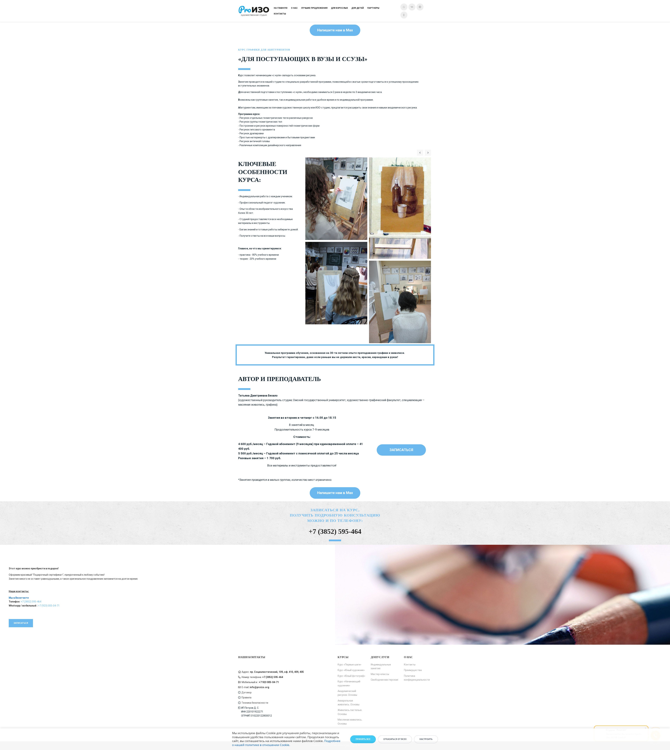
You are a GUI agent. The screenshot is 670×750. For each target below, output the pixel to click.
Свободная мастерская (384, 679)
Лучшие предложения (314, 8)
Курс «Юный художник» (351, 670)
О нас (294, 8)
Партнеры (373, 8)
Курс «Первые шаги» (349, 664)
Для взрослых (339, 8)
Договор (246, 692)
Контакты (280, 14)
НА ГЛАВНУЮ (281, 8)
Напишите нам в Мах (335, 30)
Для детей (357, 8)
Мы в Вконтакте (19, 597)
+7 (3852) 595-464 (335, 531)
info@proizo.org (259, 687)
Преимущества (413, 670)
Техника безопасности (254, 702)
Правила (246, 697)
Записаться (401, 450)
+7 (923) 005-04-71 (48, 605)
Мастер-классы (380, 674)
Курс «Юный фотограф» (351, 675)
